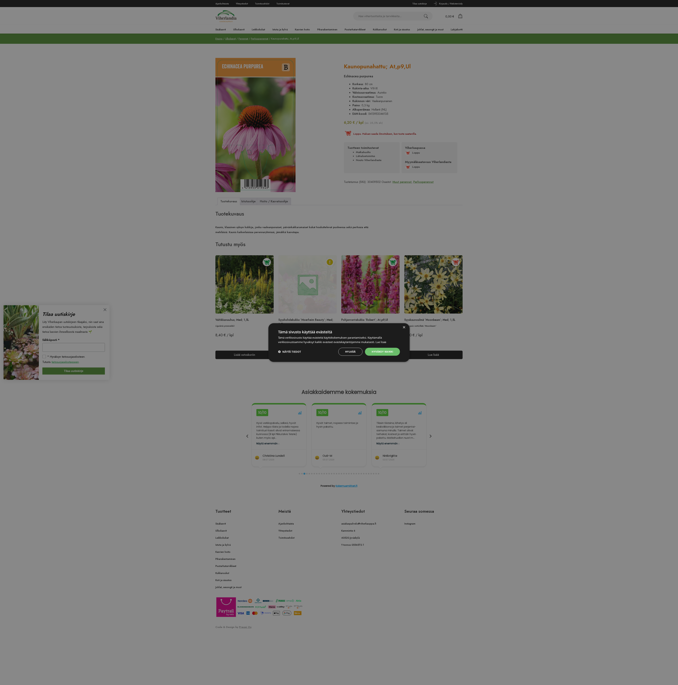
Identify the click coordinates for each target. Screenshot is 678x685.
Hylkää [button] (350, 351)
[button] (289, 351)
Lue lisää (381, 342)
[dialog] (339, 342)
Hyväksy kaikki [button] (382, 351)
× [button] (404, 327)
